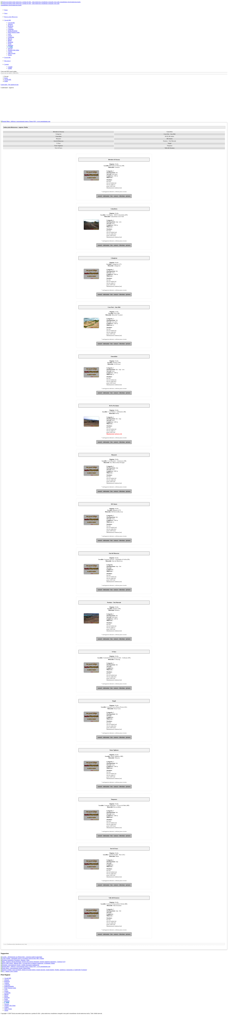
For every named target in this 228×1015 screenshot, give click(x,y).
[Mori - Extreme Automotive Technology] (15, 960)
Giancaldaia (58, 136)
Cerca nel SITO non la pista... (9, 71)
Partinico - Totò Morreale (169, 141)
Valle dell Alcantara (169, 148)
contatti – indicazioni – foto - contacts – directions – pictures (114, 196)
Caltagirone (58, 134)
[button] (115, 20)
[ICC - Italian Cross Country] (9, 971)
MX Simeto (170, 138)
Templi (169, 143)
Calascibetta (170, 131)
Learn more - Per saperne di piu (9, 84)
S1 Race (58, 143)
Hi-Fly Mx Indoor (169, 136)
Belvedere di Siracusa (58, 131)
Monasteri (58, 138)
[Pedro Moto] (15, 968)
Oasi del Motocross (58, 141)
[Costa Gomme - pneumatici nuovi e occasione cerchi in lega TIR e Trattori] (22, 958)
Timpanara (169, 145)
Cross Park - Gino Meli (169, 134)
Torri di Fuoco (58, 148)
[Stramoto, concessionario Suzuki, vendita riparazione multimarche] (20, 965)
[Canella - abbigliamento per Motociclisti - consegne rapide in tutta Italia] (21, 957)
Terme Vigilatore (58, 145)
